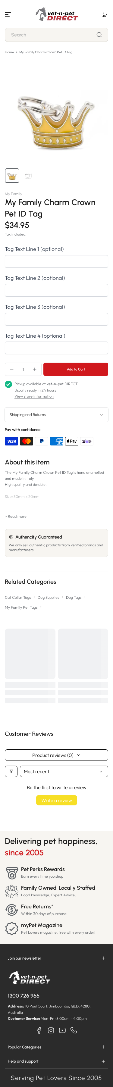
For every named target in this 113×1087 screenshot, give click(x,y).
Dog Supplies (48, 597)
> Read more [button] (16, 516)
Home (9, 52)
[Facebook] (39, 1030)
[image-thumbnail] (12, 175)
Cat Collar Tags (18, 597)
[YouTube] (62, 1030)
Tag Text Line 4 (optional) (35, 335)
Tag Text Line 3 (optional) (35, 306)
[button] (104, 14)
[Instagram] (51, 1030)
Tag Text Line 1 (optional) (34, 248)
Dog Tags (73, 597)
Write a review (56, 800)
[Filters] (11, 771)
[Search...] (99, 34)
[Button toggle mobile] (8, 14)
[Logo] (56, 14)
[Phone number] (73, 1030)
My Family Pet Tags (21, 607)
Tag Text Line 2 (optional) (35, 277)
